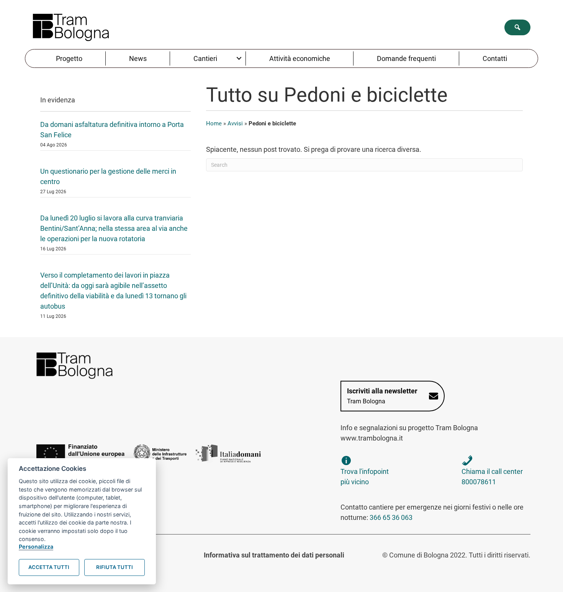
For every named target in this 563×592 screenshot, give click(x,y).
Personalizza (36, 546)
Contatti (495, 58)
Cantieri (205, 58)
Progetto (69, 58)
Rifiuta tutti (114, 567)
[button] (517, 27)
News (138, 58)
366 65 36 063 (391, 517)
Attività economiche (299, 58)
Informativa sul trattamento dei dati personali (274, 555)
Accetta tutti (48, 567)
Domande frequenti (406, 58)
